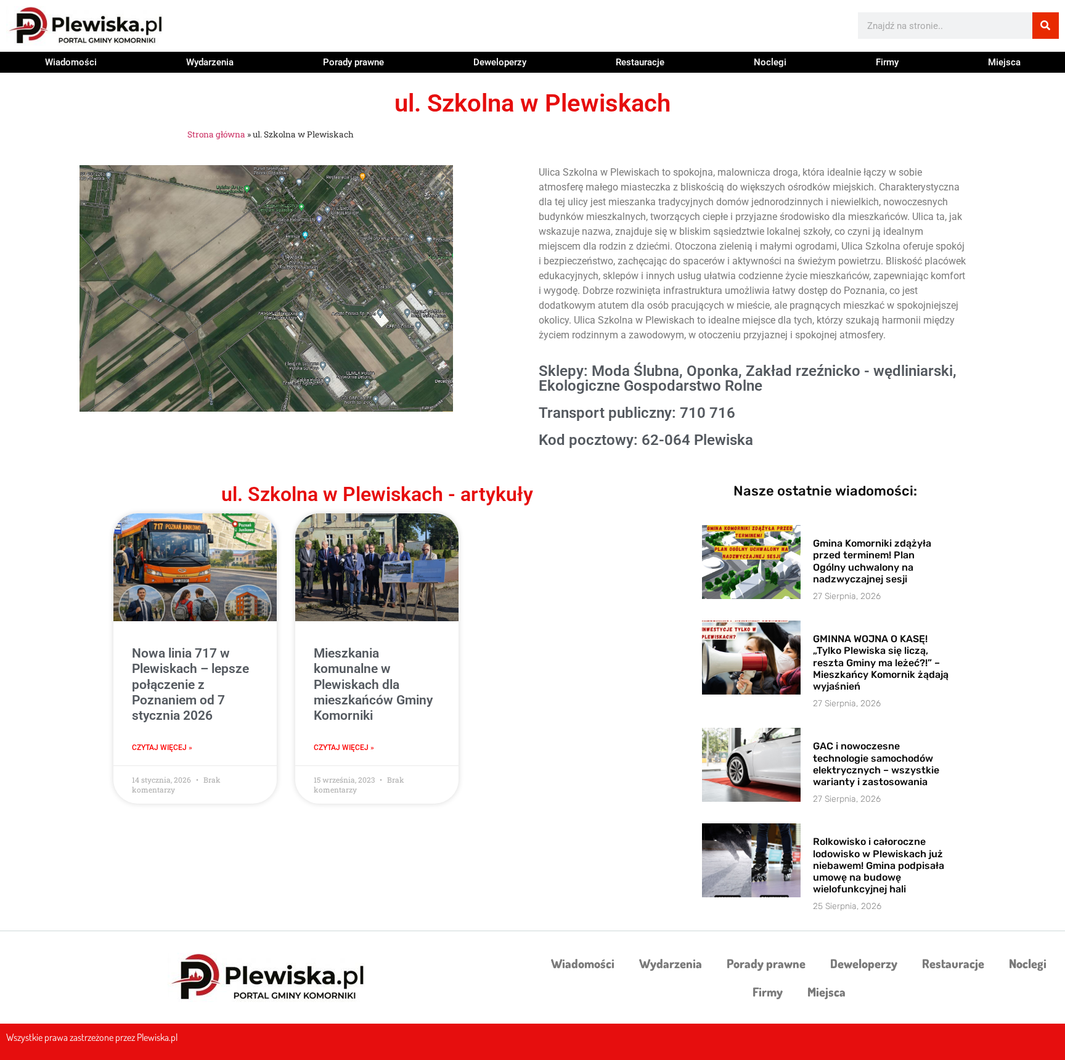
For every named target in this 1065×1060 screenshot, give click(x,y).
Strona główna (216, 134)
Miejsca (1004, 62)
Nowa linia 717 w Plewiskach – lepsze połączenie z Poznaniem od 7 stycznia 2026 (190, 684)
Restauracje (640, 62)
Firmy (887, 62)
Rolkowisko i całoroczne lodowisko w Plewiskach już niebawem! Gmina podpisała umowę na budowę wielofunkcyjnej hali (878, 865)
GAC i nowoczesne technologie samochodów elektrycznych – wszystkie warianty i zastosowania (876, 764)
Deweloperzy (499, 62)
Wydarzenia (210, 62)
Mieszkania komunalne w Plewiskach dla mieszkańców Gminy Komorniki (373, 684)
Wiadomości (71, 62)
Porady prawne (353, 62)
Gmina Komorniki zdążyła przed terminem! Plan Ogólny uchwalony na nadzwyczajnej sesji (872, 561)
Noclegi (770, 62)
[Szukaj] (1045, 25)
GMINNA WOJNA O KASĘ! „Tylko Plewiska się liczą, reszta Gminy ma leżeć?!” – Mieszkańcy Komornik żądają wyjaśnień (881, 662)
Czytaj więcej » (162, 747)
